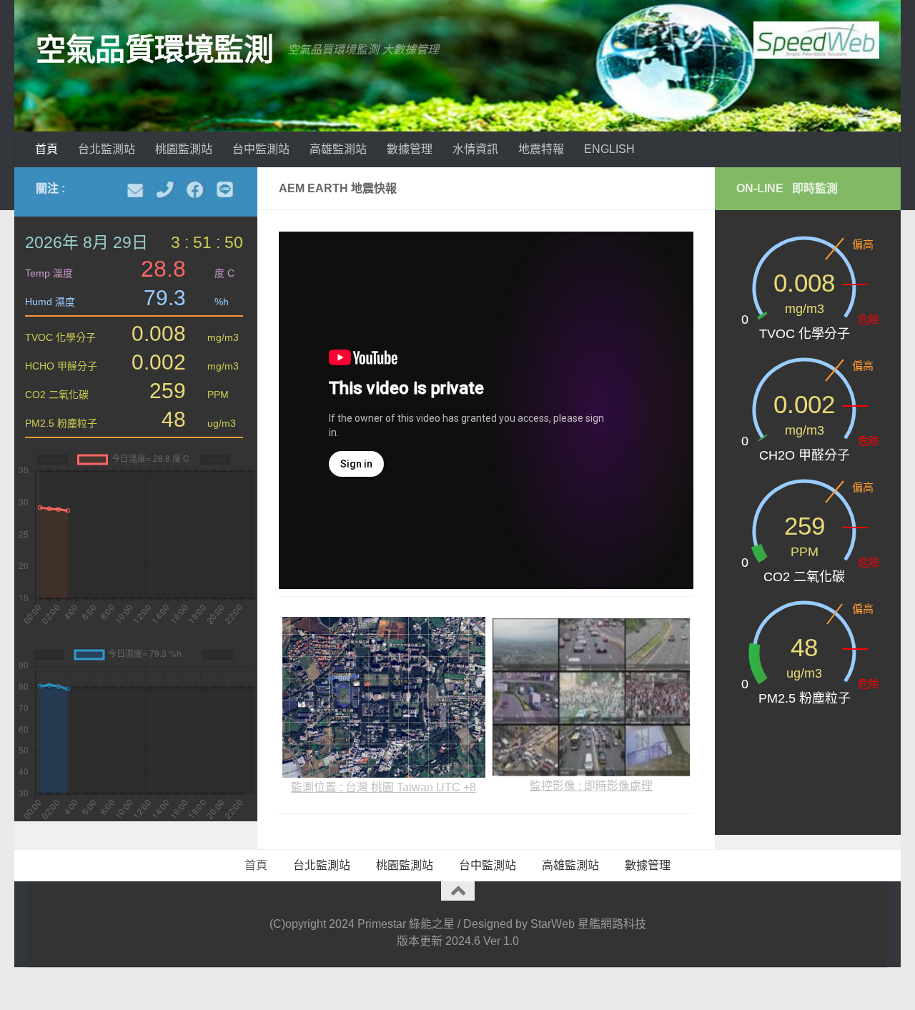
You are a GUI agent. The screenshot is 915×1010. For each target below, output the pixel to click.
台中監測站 (261, 149)
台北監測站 (106, 149)
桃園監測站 (183, 149)
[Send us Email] (135, 190)
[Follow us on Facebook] (195, 190)
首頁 (46, 149)
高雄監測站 (338, 149)
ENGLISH (609, 149)
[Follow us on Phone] (165, 190)
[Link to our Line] (225, 190)
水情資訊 (475, 149)
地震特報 (541, 149)
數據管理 (409, 149)
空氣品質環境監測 (154, 49)
